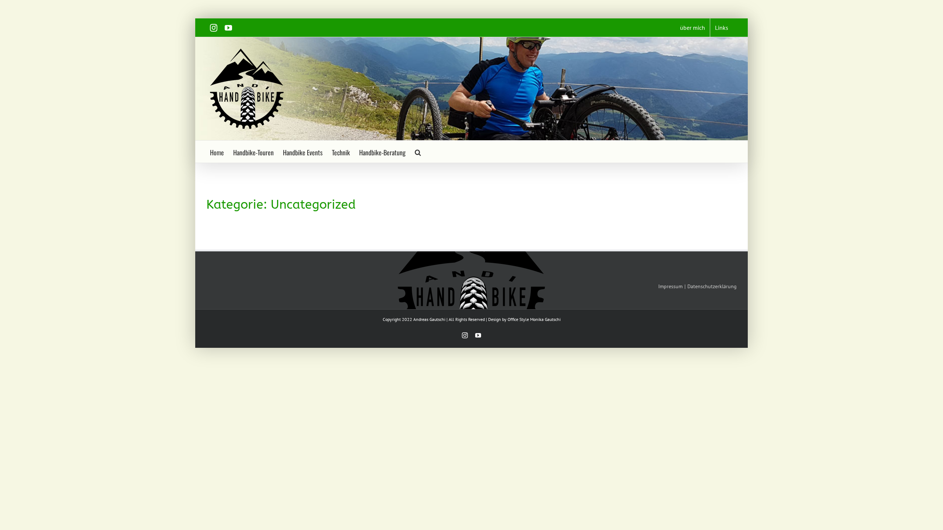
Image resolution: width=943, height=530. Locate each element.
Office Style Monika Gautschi (534, 319)
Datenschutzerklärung (712, 286)
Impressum (670, 286)
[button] (418, 152)
